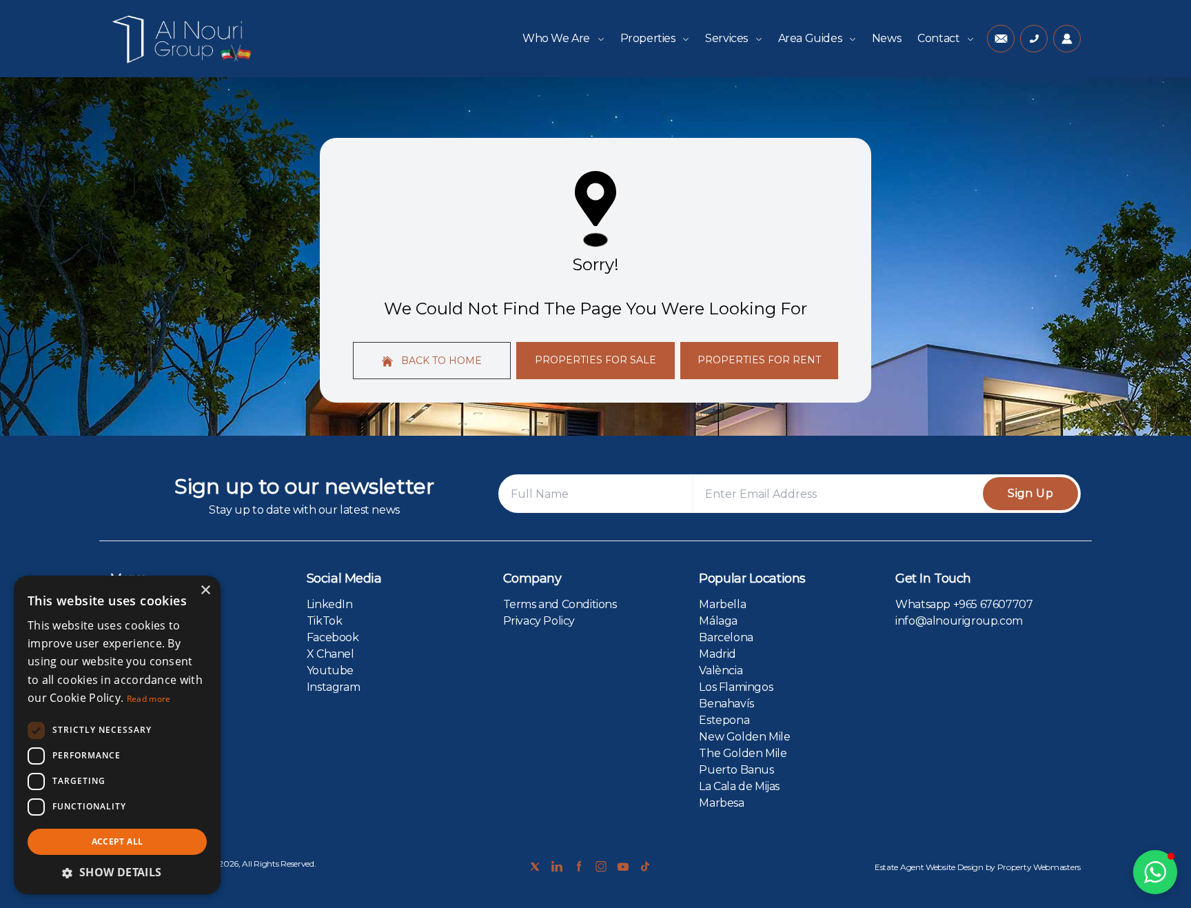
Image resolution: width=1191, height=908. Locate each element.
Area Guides (811, 38)
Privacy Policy (539, 620)
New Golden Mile (744, 736)
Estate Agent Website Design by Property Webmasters (978, 867)
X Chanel (330, 653)
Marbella (722, 604)
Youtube (330, 670)
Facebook (333, 637)
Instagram (333, 687)
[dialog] (117, 735)
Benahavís (726, 703)
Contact (939, 38)
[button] (1155, 872)
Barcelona (726, 637)
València (720, 670)
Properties (649, 38)
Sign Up (1030, 493)
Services (727, 38)
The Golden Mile (742, 753)
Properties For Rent (759, 360)
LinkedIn (330, 604)
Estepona (724, 720)
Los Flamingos (736, 687)
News (886, 38)
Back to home (440, 360)
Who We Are (557, 38)
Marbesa (721, 802)
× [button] (205, 590)
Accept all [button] (117, 841)
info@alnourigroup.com (959, 620)
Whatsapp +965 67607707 (963, 604)
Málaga (718, 620)
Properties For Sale (595, 360)
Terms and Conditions (560, 604)
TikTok (325, 620)
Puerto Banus (736, 769)
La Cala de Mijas (739, 786)
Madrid (717, 653)
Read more (149, 699)
